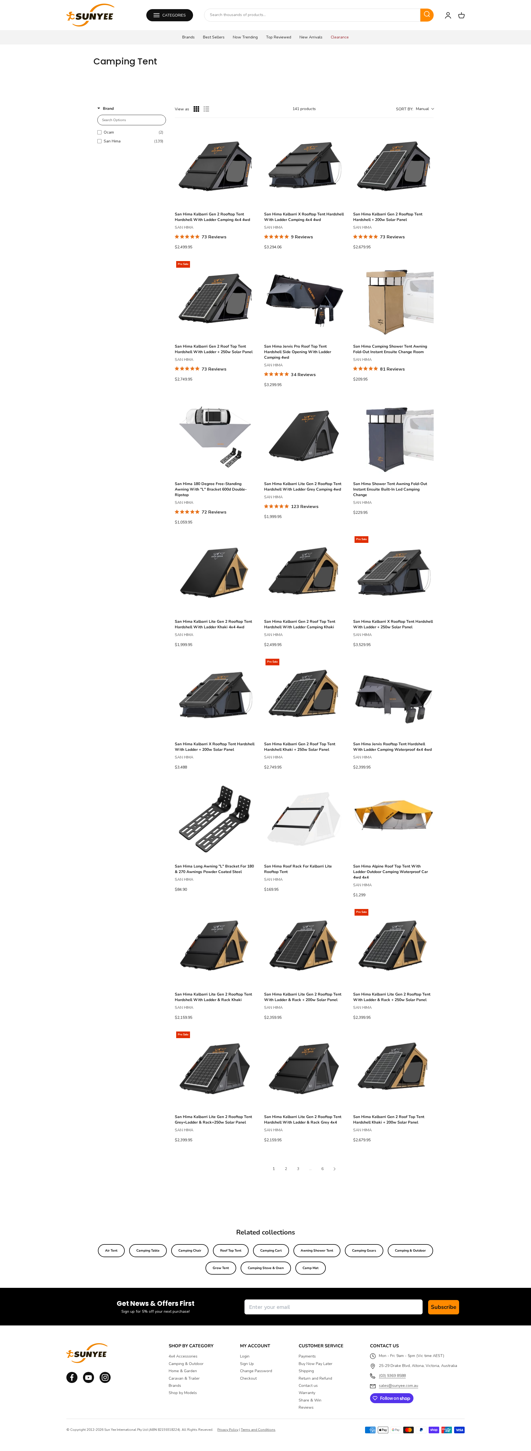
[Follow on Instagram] (88, 1381)
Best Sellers (214, 37)
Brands (188, 37)
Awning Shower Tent (317, 1250)
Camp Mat (311, 1268)
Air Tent (111, 1250)
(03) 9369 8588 (392, 1375)
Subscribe (443, 1307)
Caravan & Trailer (184, 1378)
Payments (307, 1356)
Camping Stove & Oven (266, 1268)
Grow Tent (221, 1268)
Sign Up (247, 1363)
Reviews (306, 1407)
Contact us (308, 1385)
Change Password (256, 1371)
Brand (108, 108)
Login (244, 1356)
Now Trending (245, 37)
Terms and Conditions (258, 1429)
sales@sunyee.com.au (398, 1385)
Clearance (340, 37)
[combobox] (312, 15)
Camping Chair (189, 1250)
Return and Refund (315, 1378)
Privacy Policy (227, 1429)
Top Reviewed (278, 37)
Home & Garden (183, 1371)
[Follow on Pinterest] (105, 1381)
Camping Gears (364, 1250)
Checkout (248, 1378)
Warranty (307, 1392)
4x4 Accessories (183, 1356)
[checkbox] (130, 132)
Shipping (306, 1371)
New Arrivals (311, 37)
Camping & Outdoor (410, 1250)
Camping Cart (271, 1250)
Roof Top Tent (230, 1250)
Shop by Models (183, 1392)
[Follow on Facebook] (71, 1381)
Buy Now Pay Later (315, 1363)
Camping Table (148, 1250)
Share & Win (310, 1400)
